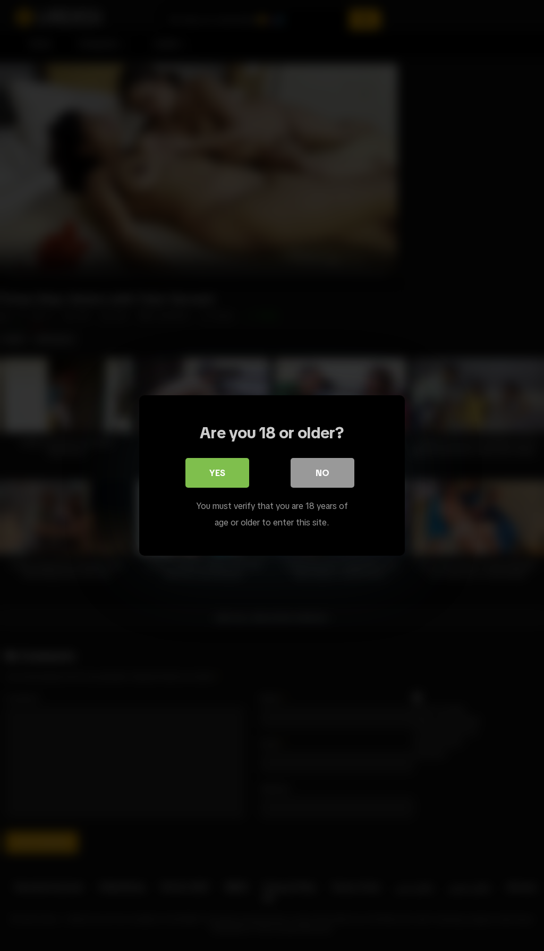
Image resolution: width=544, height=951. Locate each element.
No (322, 473)
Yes (217, 473)
